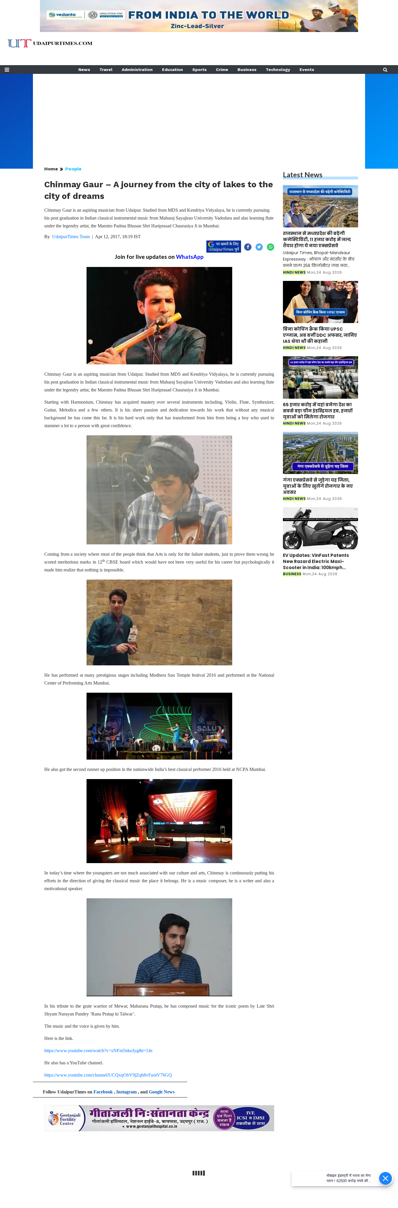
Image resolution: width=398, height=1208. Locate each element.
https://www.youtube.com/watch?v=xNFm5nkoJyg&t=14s (98, 1050)
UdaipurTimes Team (71, 236)
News (84, 69)
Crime (222, 69)
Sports (199, 69)
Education (172, 69)
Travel (105, 69)
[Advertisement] (199, 114)
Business (246, 69)
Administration (137, 69)
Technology (278, 69)
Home (51, 169)
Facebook (103, 1091)
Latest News (303, 174)
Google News (162, 1091)
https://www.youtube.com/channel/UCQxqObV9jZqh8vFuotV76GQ (108, 1074)
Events (307, 69)
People (73, 169)
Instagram (126, 1091)
